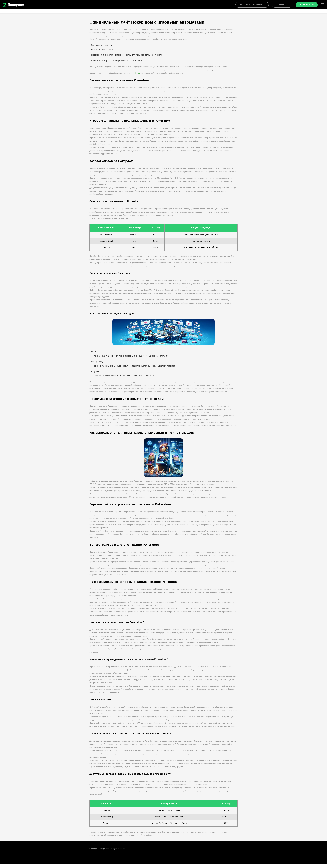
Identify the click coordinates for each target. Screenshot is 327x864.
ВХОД (282, 5)
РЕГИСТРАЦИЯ (306, 5)
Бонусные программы (252, 5)
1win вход (137, 73)
